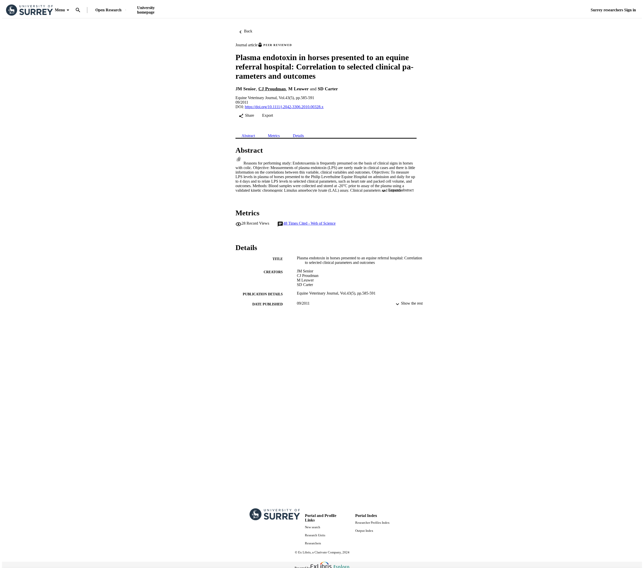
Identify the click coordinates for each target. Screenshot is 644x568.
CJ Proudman (272, 88)
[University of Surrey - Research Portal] (29, 10)
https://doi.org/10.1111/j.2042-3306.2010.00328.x (284, 107)
